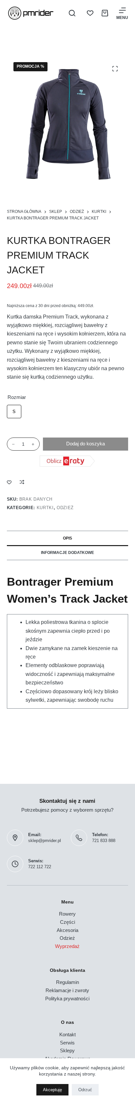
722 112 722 (39, 866)
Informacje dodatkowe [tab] (67, 552)
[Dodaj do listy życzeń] (9, 482)
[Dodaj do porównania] (22, 482)
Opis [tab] (67, 538)
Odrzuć (85, 1089)
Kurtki (45, 507)
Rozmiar (17, 397)
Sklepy (67, 1050)
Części (67, 922)
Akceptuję (52, 1089)
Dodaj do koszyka (85, 443)
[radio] (14, 411)
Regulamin (67, 982)
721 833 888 (103, 840)
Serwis (67, 1042)
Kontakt (67, 1034)
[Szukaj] (72, 13)
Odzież (65, 507)
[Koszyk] (105, 13)
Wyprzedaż (67, 946)
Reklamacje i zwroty (67, 990)
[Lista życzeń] (90, 13)
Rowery (67, 914)
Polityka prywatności (67, 998)
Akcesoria (67, 930)
